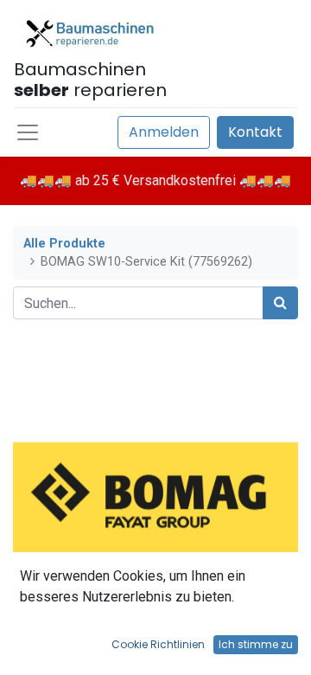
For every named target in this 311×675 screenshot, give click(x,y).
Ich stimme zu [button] (256, 644)
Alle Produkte (64, 243)
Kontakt (255, 132)
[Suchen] (280, 302)
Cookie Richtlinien (158, 644)
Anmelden (164, 132)
